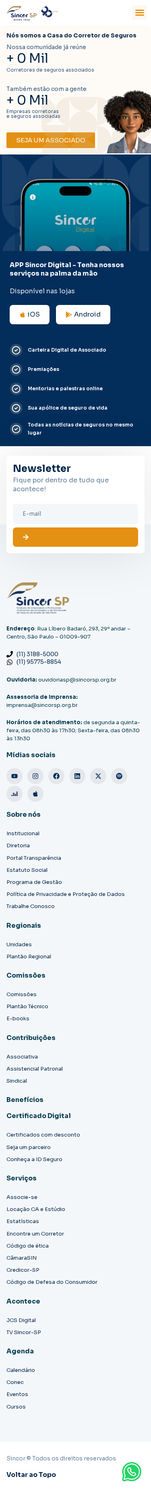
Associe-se (21, 1197)
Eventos (17, 1394)
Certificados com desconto (43, 1134)
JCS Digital (21, 1320)
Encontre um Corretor (35, 1233)
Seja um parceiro (28, 1147)
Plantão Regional (28, 956)
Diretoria (18, 845)
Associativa (22, 1056)
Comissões (21, 994)
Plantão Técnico (27, 1006)
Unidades (19, 944)
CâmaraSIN (21, 1257)
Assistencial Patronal (34, 1068)
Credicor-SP (22, 1270)
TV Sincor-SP (23, 1332)
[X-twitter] (98, 776)
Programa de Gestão (34, 882)
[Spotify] (119, 776)
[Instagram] (35, 776)
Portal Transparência (33, 858)
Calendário (20, 1370)
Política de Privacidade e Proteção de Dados (65, 894)
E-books (17, 1018)
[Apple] (35, 794)
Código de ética (27, 1245)
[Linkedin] (77, 776)
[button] (139, 12)
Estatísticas (22, 1221)
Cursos (16, 1406)
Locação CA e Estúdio (35, 1209)
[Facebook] (56, 776)
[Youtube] (14, 776)
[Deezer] (14, 794)
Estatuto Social (27, 870)
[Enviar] (75, 537)
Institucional (22, 833)
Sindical (16, 1080)
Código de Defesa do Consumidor (51, 1282)
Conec (15, 1382)
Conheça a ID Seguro (34, 1159)
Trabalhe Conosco (30, 906)
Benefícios (24, 1100)
